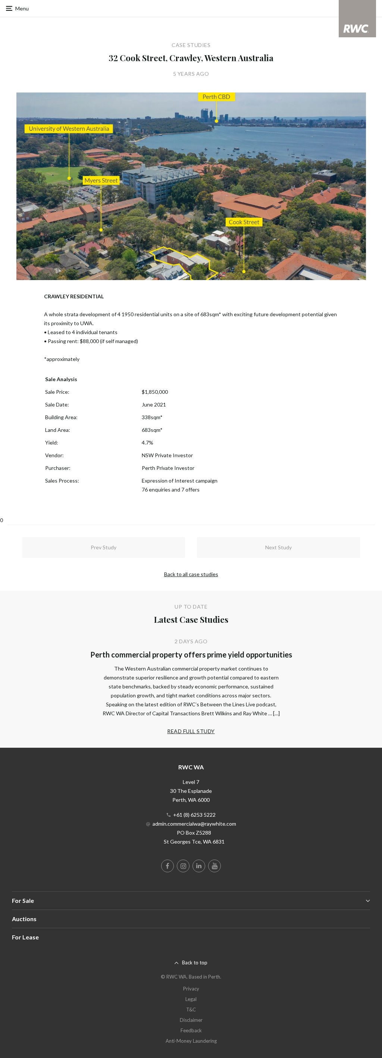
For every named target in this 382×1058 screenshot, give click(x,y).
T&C (191, 1010)
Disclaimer (191, 1020)
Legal (191, 999)
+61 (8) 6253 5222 (194, 814)
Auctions (24, 918)
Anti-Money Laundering (191, 1041)
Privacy (191, 989)
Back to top (194, 963)
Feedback (191, 1030)
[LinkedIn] (198, 866)
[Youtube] (214, 866)
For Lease (25, 937)
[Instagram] (183, 866)
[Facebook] (167, 866)
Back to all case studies (191, 574)
